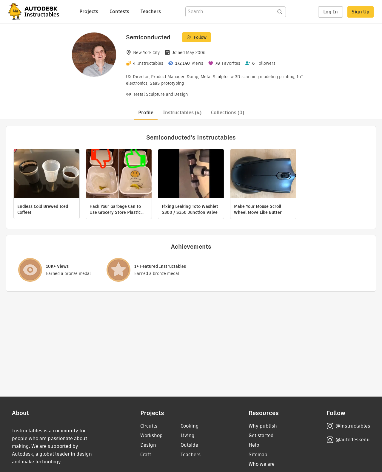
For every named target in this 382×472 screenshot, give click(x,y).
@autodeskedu (352, 439)
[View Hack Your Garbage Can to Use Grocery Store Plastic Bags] (119, 174)
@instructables (352, 426)
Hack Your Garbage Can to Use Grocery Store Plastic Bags (115, 209)
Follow (200, 37)
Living (188, 435)
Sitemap (258, 454)
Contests (119, 11)
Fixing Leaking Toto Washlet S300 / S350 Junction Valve (190, 209)
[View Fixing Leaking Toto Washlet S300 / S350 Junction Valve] (191, 174)
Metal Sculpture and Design (161, 94)
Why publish (263, 426)
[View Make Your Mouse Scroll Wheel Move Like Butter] (263, 174)
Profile (145, 112)
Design (148, 445)
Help (254, 445)
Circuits (148, 426)
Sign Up (360, 11)
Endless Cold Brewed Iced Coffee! (42, 209)
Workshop (151, 435)
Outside (189, 445)
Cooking (190, 426)
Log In (330, 11)
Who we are (262, 464)
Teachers (151, 11)
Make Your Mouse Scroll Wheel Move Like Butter (258, 209)
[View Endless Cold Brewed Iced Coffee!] (46, 174)
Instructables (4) (182, 112)
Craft (145, 454)
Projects (88, 11)
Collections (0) (227, 112)
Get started (261, 435)
